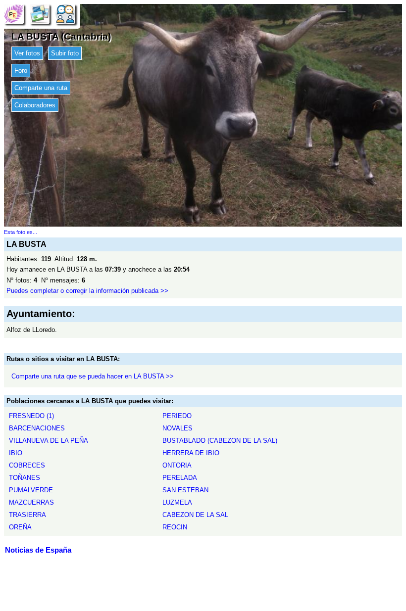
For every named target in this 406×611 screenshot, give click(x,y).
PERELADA (179, 477)
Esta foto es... (20, 232)
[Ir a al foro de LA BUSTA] (65, 13)
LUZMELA (177, 502)
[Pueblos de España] (14, 13)
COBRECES (27, 465)
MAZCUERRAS (31, 502)
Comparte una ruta (40, 88)
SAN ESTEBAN (185, 490)
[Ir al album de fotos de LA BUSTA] (40, 13)
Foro (20, 70)
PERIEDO (177, 416)
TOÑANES (24, 477)
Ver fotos (27, 53)
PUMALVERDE (31, 490)
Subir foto (65, 53)
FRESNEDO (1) (31, 416)
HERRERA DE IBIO (190, 453)
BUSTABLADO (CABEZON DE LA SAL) (219, 440)
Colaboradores (34, 105)
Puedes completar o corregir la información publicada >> (87, 290)
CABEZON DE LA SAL (195, 514)
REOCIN (174, 527)
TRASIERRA (27, 514)
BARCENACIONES (37, 428)
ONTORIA (177, 465)
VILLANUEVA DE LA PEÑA (48, 440)
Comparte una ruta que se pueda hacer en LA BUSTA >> (92, 376)
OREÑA (20, 527)
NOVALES (177, 428)
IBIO (15, 453)
